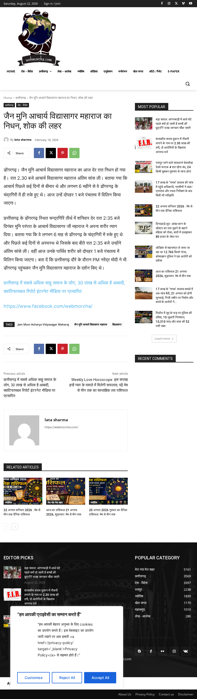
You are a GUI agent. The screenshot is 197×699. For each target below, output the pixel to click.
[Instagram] (169, 4)
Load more (162, 338)
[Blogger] (139, 651)
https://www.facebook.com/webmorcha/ (48, 306)
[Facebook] (162, 4)
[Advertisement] (133, 37)
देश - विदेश (22, 105)
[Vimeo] (183, 4)
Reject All (67, 677)
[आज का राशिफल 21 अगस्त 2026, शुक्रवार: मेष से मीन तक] (65, 491)
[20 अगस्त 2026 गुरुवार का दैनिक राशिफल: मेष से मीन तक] (108, 491)
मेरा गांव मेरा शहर (55, 502)
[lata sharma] (7, 139)
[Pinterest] (62, 153)
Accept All (100, 677)
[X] (176, 4)
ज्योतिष (8, 502)
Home (8, 97)
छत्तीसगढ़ (21, 97)
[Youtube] (190, 4)
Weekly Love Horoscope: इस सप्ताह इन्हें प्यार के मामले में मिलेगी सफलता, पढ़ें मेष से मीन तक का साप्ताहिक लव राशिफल (98, 385)
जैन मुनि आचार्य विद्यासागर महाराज (90, 324)
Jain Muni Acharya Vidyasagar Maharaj (43, 324)
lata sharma (23, 139)
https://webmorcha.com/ (61, 427)
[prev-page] (7, 526)
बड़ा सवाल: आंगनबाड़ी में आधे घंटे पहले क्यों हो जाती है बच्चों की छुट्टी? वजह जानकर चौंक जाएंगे (174, 124)
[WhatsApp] (74, 153)
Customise (34, 677)
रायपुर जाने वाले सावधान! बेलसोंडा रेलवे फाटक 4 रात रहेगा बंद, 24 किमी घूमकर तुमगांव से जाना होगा (174, 167)
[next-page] (15, 526)
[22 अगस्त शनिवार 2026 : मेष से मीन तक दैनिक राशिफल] (23, 491)
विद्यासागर (117, 324)
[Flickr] (162, 651)
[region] (66, 647)
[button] (187, 84)
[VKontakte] (185, 651)
